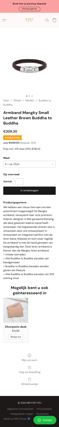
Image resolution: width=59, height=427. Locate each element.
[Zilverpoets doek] (15, 310)
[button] (29, 9)
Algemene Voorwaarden (20, 408)
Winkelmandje (29, 384)
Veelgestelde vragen (21, 413)
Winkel (17, 100)
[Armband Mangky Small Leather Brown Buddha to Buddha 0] (29, 67)
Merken (30, 100)
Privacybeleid (44, 408)
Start (6, 100)
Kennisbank (42, 413)
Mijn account (29, 360)
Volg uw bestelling (29, 372)
